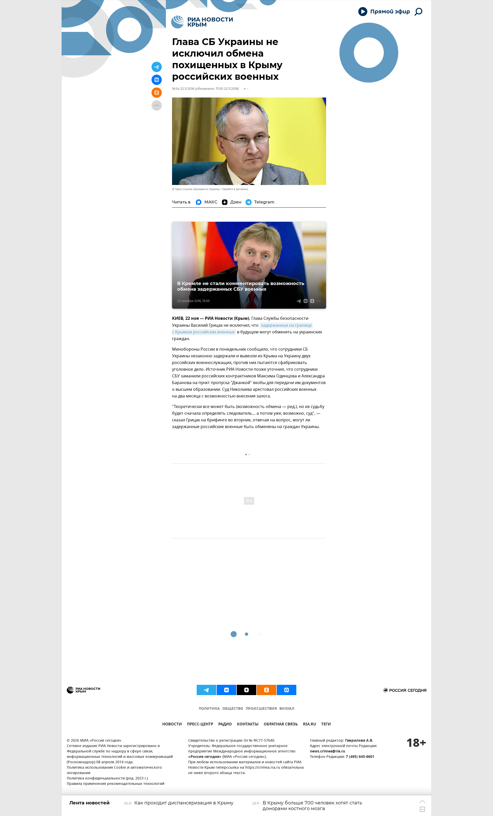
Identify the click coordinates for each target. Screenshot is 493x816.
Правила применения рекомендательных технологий (115, 784)
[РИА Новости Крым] (202, 22)
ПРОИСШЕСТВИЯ (261, 709)
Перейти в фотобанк (235, 189)
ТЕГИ (326, 725)
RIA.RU (309, 725)
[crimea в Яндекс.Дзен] (246, 690)
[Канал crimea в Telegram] (206, 690)
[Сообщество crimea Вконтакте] (226, 690)
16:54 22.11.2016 (183, 89)
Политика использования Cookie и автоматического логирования (114, 770)
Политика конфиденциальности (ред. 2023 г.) (107, 779)
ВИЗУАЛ (286, 709)
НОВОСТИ (172, 725)
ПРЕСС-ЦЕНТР (200, 725)
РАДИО (225, 725)
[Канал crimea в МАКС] (286, 690)
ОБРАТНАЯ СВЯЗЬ (281, 725)
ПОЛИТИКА (209, 709)
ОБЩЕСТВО (232, 709)
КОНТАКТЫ (248, 725)
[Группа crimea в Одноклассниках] (266, 690)
